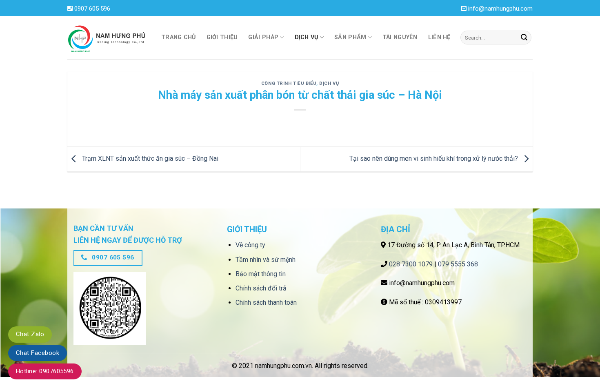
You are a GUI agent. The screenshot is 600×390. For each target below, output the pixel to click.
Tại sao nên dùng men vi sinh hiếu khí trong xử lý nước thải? (434, 158)
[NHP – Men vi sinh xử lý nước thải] (108, 37)
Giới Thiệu (222, 37)
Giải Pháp (263, 37)
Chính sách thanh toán (266, 302)
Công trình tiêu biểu (288, 83)
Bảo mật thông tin (261, 274)
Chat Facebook (37, 353)
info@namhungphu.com (500, 8)
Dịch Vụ (306, 37)
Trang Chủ (178, 37)
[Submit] (524, 37)
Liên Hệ (439, 37)
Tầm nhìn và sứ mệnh (266, 260)
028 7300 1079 (411, 264)
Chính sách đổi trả (261, 288)
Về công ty (250, 245)
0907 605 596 (92, 8)
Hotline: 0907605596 (45, 371)
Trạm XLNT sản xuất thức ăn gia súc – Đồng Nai (149, 158)
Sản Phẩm (350, 37)
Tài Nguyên (400, 37)
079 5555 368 (458, 264)
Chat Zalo (30, 334)
